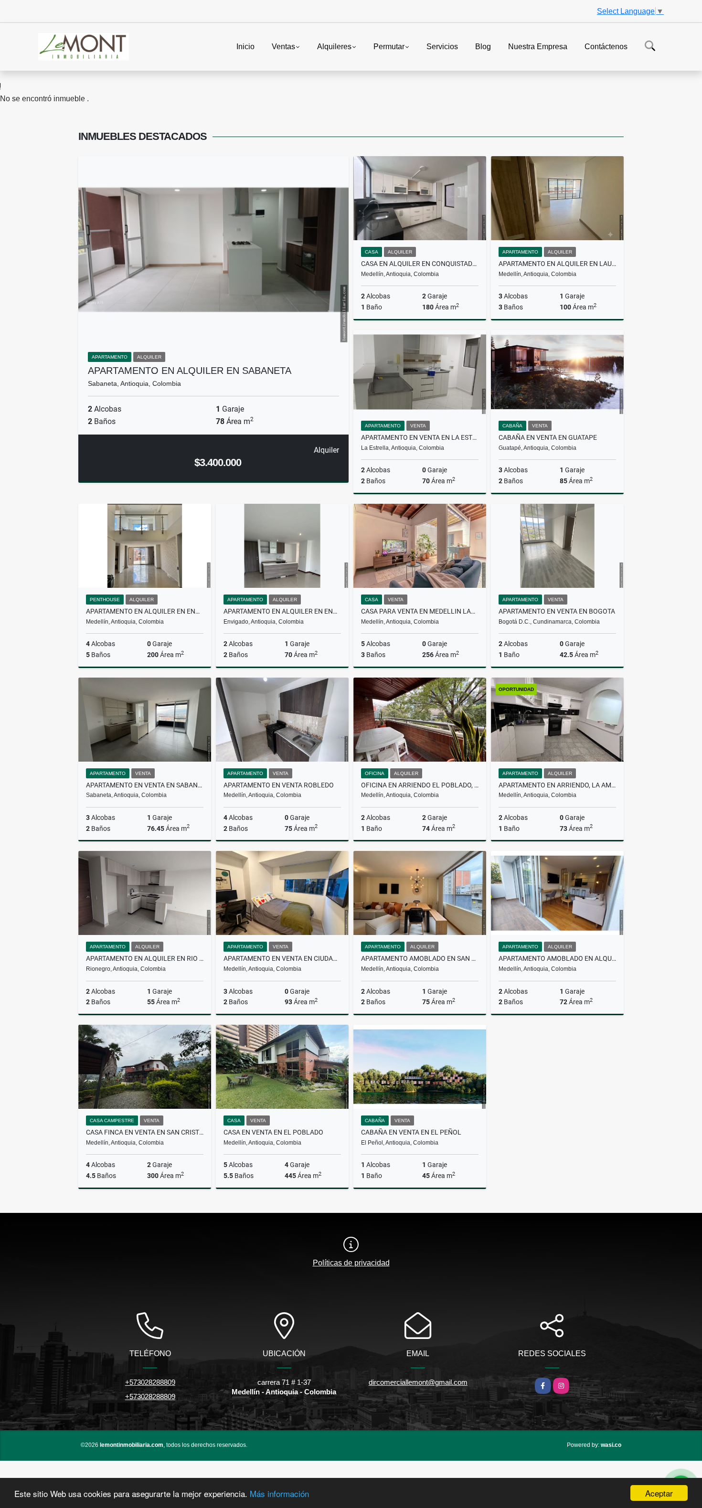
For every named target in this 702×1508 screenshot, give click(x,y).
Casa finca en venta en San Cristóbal (144, 1132)
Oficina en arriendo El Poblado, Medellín (420, 785)
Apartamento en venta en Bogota (557, 611)
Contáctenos (606, 46)
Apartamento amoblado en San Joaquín (420, 958)
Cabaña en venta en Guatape (548, 437)
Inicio (245, 46)
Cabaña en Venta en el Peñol (411, 1132)
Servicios (442, 46)
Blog (483, 46)
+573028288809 (150, 1382)
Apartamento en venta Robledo (278, 785)
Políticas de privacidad (351, 1263)
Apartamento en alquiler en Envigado (282, 611)
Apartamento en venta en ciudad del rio (282, 958)
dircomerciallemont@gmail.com (418, 1382)
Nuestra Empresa (537, 46)
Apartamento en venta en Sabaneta (144, 785)
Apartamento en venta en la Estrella (420, 437)
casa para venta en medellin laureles (420, 611)
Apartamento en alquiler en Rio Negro (144, 958)
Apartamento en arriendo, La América (557, 785)
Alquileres (334, 46)
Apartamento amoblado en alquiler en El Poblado (557, 958)
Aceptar (659, 1493)
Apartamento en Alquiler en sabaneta (189, 370)
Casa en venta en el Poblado (273, 1132)
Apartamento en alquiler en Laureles (557, 263)
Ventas (283, 46)
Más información (279, 1493)
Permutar (388, 46)
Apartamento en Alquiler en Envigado (144, 611)
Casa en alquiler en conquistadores (420, 263)
